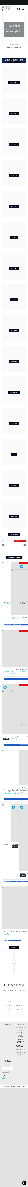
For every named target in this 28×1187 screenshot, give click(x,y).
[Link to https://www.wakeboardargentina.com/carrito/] (17, 9)
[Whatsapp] (10, 1027)
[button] (3, 545)
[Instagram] (5, 1027)
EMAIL (7, 1065)
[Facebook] (7, 1027)
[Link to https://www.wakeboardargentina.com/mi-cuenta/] (19, 9)
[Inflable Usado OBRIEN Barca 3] (8, 540)
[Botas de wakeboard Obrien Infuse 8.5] (20, 540)
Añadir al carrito (7, 940)
